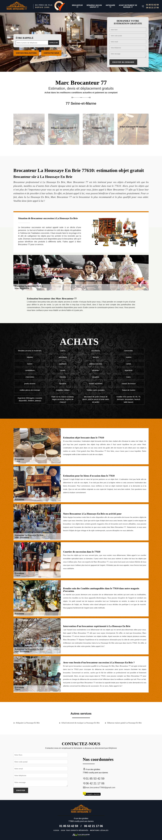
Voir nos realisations (26, 53)
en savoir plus (29, 144)
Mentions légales (99, 830)
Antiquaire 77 (110, 6)
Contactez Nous (51, 53)
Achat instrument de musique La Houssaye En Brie (80, 723)
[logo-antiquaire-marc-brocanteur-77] (16, 6)
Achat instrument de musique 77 (128, 6)
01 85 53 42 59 (152, 5)
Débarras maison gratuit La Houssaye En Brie (124, 723)
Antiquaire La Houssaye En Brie (28, 723)
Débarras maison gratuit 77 (94, 6)
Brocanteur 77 (77, 6)
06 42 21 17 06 (152, 8)
